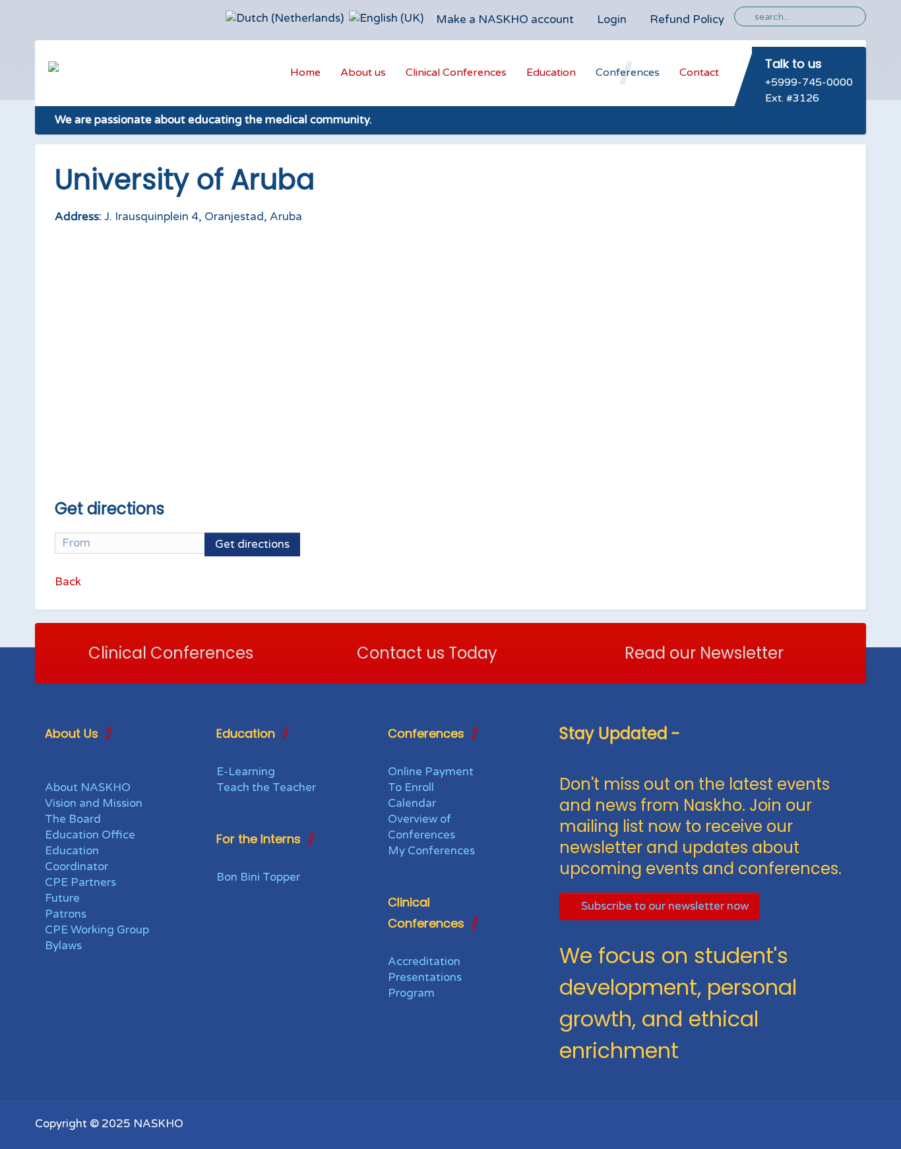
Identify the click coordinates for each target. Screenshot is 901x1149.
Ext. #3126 (792, 98)
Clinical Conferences (456, 72)
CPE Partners (80, 882)
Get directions (252, 544)
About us (363, 72)
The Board (73, 819)
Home (305, 72)
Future (62, 898)
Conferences (628, 72)
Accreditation (424, 961)
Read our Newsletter (704, 653)
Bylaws (63, 946)
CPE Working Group (97, 930)
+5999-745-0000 (809, 82)
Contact (699, 72)
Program (411, 993)
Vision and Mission (93, 803)
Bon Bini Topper (258, 877)
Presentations (425, 977)
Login (612, 19)
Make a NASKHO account (505, 19)
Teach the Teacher (266, 787)
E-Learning (245, 772)
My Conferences (431, 851)
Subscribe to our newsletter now (663, 906)
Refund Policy (687, 19)
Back (68, 582)
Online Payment (431, 772)
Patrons (65, 914)
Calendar (412, 803)
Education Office (90, 835)
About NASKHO (88, 787)
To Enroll (411, 787)
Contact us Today (427, 653)
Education (551, 72)
